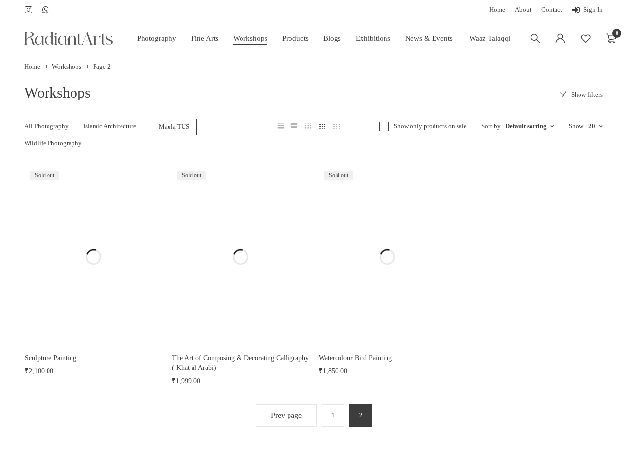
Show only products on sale (430, 126)
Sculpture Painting (50, 358)
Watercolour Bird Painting (355, 358)
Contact (551, 9)
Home (497, 9)
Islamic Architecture (109, 126)
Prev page (286, 415)
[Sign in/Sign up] (560, 38)
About (523, 9)
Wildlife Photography (53, 143)
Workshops (66, 66)
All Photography (46, 126)
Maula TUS (174, 126)
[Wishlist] (586, 38)
